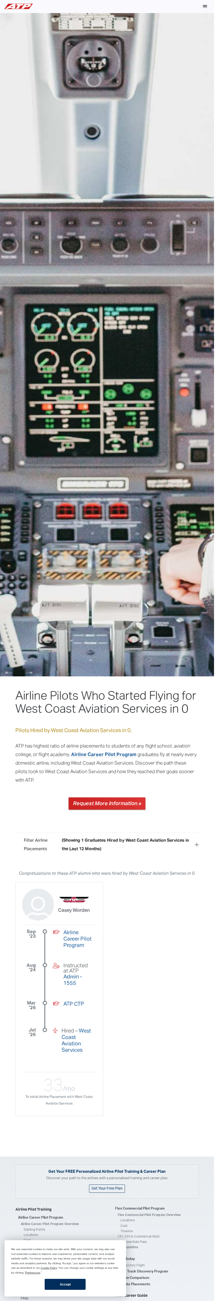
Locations (31, 1234)
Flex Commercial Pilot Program (140, 1208)
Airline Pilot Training (33, 1209)
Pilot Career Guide (131, 1296)
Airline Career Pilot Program (104, 754)
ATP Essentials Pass (132, 1241)
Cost (123, 1225)
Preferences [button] (32, 1272)
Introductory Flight (131, 1265)
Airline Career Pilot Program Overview (50, 1224)
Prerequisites (128, 1247)
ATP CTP (74, 1003)
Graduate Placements (132, 1284)
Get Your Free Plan (107, 1188)
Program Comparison (132, 1278)
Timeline (126, 1231)
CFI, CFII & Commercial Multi (139, 1236)
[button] (205, 6)
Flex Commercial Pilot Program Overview (149, 1214)
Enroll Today (125, 1259)
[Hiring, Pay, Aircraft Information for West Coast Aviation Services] (74, 901)
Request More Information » (107, 803)
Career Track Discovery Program (141, 1271)
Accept (65, 1284)
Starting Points (34, 1229)
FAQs (24, 1298)
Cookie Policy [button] (49, 1267)
